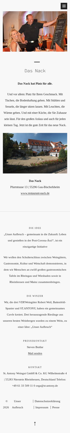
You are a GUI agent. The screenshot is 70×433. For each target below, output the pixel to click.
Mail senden (35, 353)
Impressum (41, 407)
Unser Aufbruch (17, 404)
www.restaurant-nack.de (35, 193)
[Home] (35, 50)
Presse (56, 407)
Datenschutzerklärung (47, 401)
